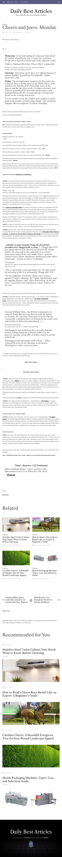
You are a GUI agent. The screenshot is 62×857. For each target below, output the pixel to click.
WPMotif (46, 838)
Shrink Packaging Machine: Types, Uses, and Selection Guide (44, 572)
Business (5, 534)
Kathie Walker (19, 32)
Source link (5, 495)
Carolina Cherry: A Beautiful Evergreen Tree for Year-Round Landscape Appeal (15, 572)
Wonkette (11, 475)
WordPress (28, 838)
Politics (5, 24)
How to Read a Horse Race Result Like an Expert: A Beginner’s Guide (44, 539)
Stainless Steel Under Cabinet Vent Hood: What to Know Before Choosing (15, 539)
